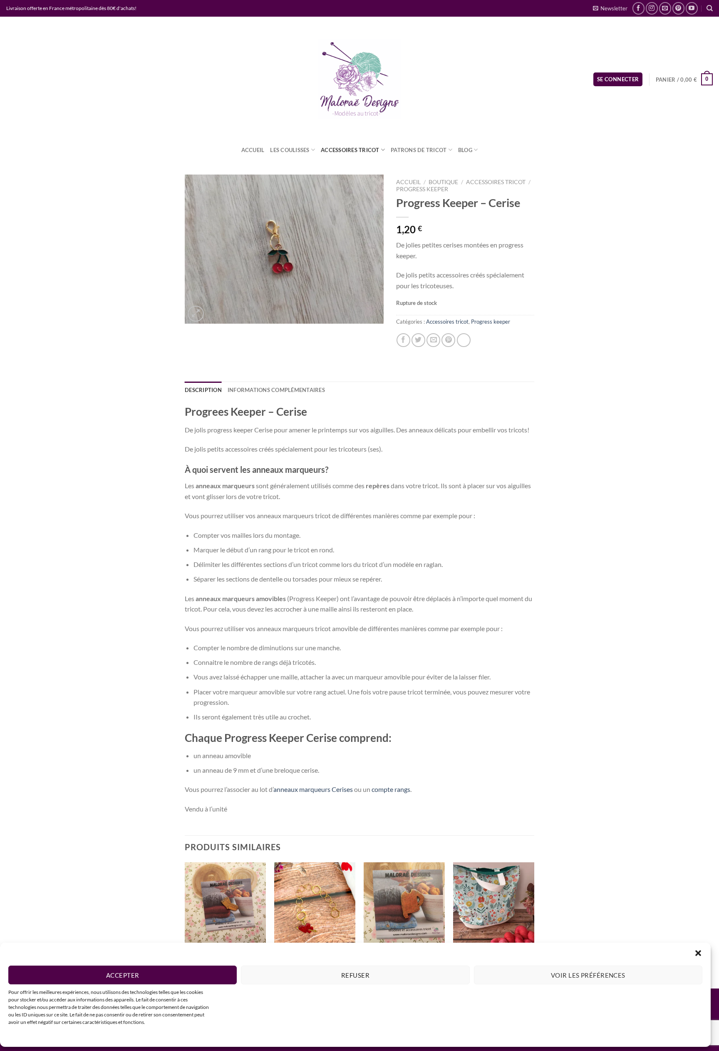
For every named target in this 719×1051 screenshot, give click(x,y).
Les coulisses (289, 150)
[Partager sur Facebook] (403, 340)
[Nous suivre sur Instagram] (652, 8)
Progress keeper (422, 189)
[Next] (534, 924)
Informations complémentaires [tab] (276, 390)
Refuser (355, 975)
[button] (698, 953)
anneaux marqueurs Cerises (313, 789)
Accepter (122, 975)
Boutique (443, 182)
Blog (465, 150)
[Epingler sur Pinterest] (448, 340)
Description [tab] (203, 390)
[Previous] (185, 924)
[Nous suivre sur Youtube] (692, 8)
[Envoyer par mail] (433, 340)
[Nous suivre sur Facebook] (638, 8)
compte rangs (391, 789)
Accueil (253, 150)
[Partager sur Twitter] (418, 340)
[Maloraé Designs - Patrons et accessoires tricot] (359, 79)
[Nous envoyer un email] (665, 8)
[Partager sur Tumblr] (464, 340)
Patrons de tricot (418, 150)
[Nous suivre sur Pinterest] (678, 8)
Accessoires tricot (350, 150)
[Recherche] (710, 8)
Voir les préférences (588, 975)
